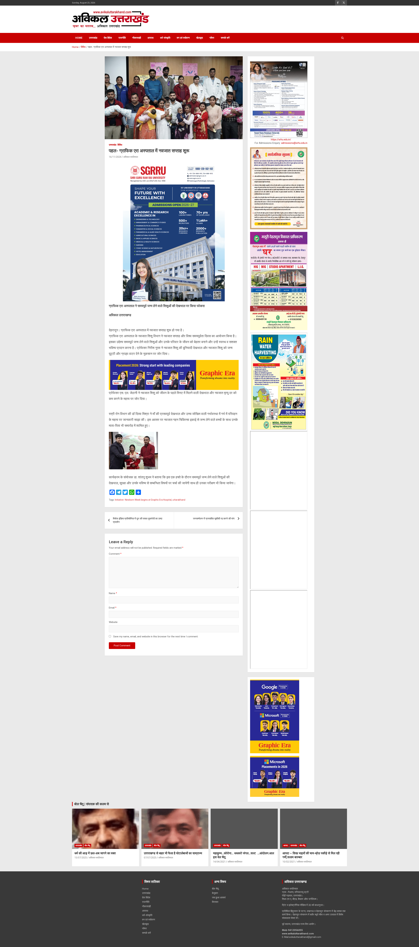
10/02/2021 (288, 861)
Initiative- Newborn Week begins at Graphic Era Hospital (143, 499)
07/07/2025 (150, 857)
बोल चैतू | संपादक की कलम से (91, 804)
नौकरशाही (136, 37)
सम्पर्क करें (225, 37)
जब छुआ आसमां (219, 897)
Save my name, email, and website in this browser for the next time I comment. (155, 636)
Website (113, 622)
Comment (115, 553)
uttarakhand (179, 499)
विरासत (215, 901)
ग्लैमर (212, 37)
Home (78, 37)
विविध (120, 144)
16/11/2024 (115, 157)
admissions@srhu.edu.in (294, 142)
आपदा (285, 845)
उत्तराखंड (93, 37)
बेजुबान (215, 893)
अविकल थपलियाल (130, 157)
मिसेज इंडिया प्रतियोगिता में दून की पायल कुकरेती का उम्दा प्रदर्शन (137, 520)
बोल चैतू (87, 845)
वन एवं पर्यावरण (183, 37)
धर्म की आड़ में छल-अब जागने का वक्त (95, 853)
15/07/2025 (80, 857)
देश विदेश (108, 37)
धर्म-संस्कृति (165, 37)
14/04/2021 (219, 861)
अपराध (150, 37)
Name (113, 593)
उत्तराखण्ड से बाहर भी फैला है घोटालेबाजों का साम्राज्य (173, 853)
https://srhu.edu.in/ (281, 139)
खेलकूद (199, 37)
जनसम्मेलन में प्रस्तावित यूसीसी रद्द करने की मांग (214, 518)
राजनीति (122, 37)
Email (112, 607)
